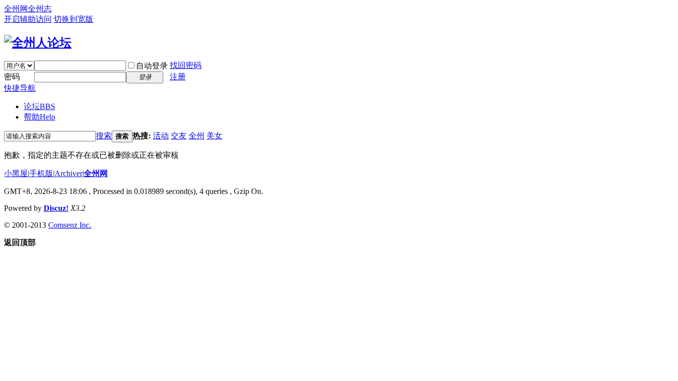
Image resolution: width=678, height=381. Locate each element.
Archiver (68, 173)
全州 (196, 135)
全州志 (40, 8)
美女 (214, 135)
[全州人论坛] (37, 42)
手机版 (41, 173)
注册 (178, 76)
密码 (12, 76)
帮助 (39, 117)
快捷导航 (20, 88)
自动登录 (152, 66)
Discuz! (56, 208)
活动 (161, 135)
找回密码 (186, 65)
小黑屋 (16, 173)
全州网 (16, 8)
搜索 (104, 135)
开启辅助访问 (28, 19)
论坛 (39, 106)
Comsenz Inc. (69, 225)
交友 (179, 135)
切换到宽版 (73, 19)
